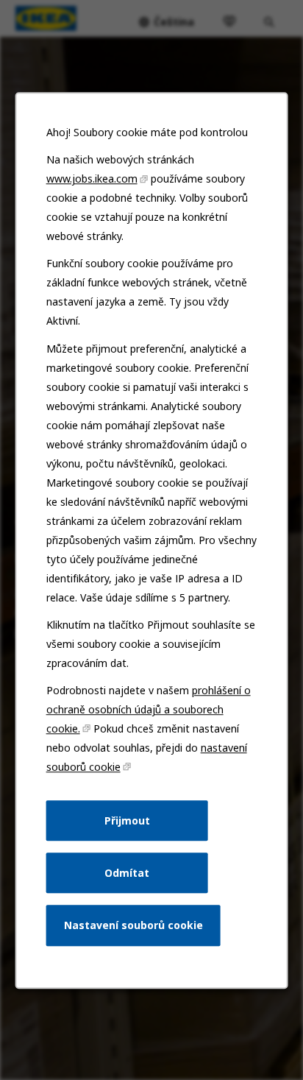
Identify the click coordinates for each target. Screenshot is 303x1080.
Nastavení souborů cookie (133, 925)
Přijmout (127, 820)
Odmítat (126, 872)
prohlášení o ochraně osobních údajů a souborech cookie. (148, 709)
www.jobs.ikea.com (92, 179)
